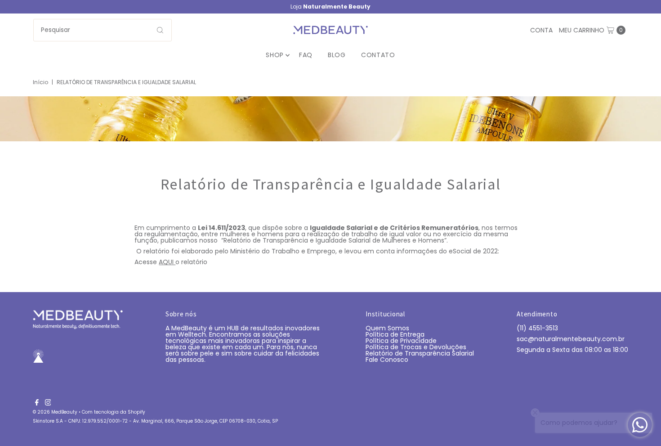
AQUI (167, 261)
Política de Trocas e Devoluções (416, 346)
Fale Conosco (387, 359)
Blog (337, 54)
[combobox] (102, 30)
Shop (275, 54)
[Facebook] (37, 403)
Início (40, 82)
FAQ (306, 54)
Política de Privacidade (401, 340)
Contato (378, 54)
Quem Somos (387, 328)
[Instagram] (48, 403)
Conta (541, 30)
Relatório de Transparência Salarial (420, 353)
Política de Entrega (395, 334)
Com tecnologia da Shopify (113, 412)
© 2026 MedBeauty (55, 412)
